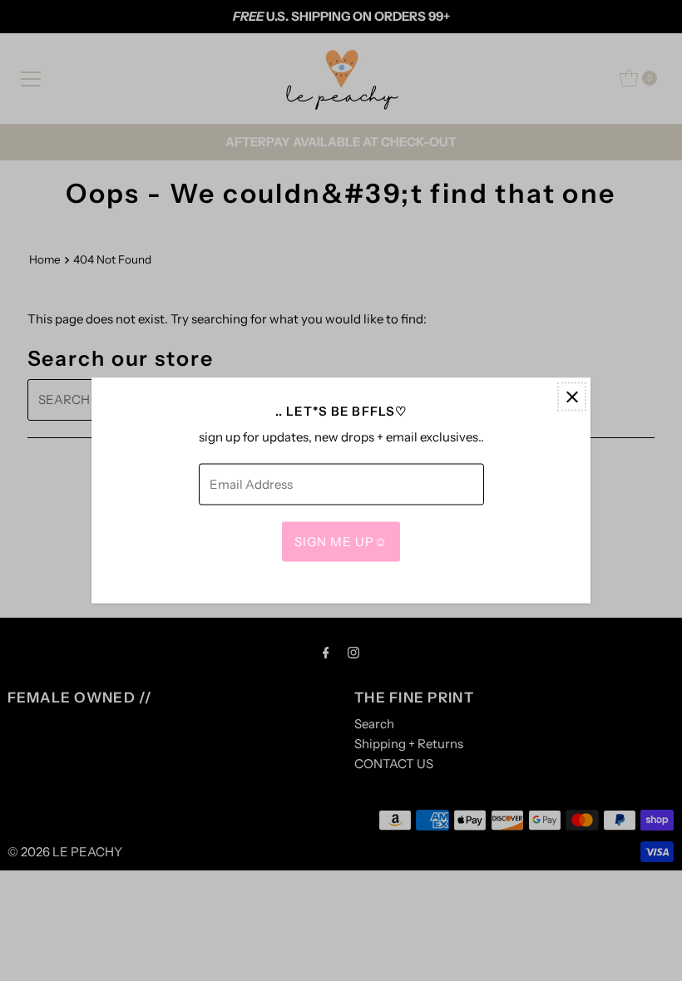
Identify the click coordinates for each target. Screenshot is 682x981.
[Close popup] (571, 397)
